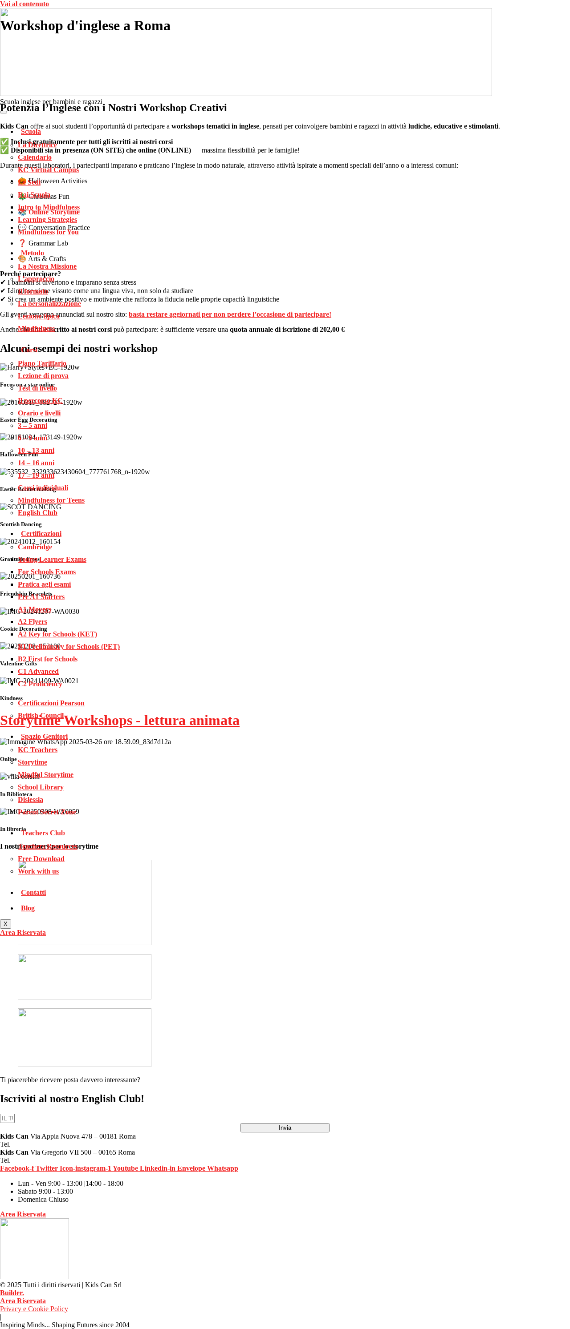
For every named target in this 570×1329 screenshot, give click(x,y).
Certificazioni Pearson (51, 703)
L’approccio (36, 278)
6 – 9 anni (32, 438)
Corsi (29, 350)
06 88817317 (31, 1160)
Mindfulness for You (48, 232)
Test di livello (37, 388)
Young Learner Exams (52, 559)
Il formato (33, 291)
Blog (28, 908)
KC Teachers (37, 749)
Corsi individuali (43, 487)
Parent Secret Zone (47, 812)
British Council (41, 715)
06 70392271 (31, 1144)
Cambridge (35, 547)
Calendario (35, 157)
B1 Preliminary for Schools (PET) (69, 646)
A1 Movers (34, 609)
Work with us (38, 871)
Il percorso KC (40, 400)
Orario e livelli (39, 413)
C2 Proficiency (40, 684)
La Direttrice (37, 145)
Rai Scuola (34, 194)
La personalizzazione (49, 303)
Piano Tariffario (42, 363)
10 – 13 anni (36, 450)
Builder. (12, 1293)
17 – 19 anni (36, 475)
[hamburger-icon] (3, 112)
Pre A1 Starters (41, 596)
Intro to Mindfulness (49, 207)
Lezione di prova (43, 375)
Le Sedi (29, 182)
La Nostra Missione (47, 266)
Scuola (31, 131)
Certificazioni (41, 533)
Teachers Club (43, 833)
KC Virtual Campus (48, 169)
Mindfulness (36, 328)
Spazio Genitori (44, 736)
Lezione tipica (39, 316)
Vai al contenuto (24, 4)
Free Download (41, 858)
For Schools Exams (47, 572)
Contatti (33, 892)
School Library (41, 787)
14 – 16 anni (36, 463)
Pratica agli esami (44, 584)
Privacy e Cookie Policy (34, 1309)
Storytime (32, 762)
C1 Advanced (38, 671)
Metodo (32, 253)
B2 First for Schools (47, 659)
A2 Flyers (32, 621)
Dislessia (30, 799)
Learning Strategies (47, 219)
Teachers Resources (47, 846)
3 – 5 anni (32, 425)
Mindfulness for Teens (51, 500)
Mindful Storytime (45, 774)
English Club (37, 512)
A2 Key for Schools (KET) (57, 634)
